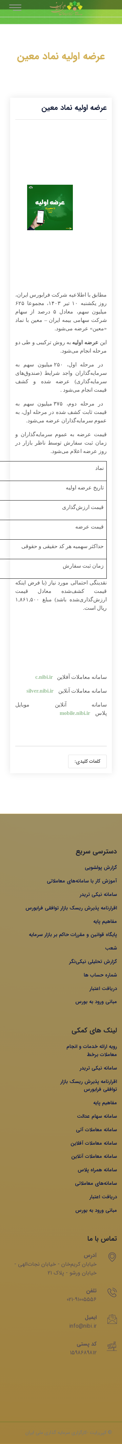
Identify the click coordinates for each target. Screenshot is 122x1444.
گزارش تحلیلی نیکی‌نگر (93, 962)
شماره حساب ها (100, 975)
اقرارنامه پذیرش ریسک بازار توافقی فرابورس (71, 908)
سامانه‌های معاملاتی (96, 1183)
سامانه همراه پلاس (97, 1170)
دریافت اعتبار (103, 989)
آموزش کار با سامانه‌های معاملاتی (82, 881)
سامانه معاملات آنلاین (94, 1156)
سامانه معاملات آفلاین (93, 1143)
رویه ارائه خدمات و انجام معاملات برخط (91, 1051)
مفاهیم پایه (105, 921)
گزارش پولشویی (101, 868)
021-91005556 (82, 1299)
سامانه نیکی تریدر (98, 895)
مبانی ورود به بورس (96, 1002)
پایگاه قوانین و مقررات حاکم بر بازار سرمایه (73, 935)
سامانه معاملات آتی (96, 1130)
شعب (111, 948)
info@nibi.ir (83, 1326)
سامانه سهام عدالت (97, 1116)
